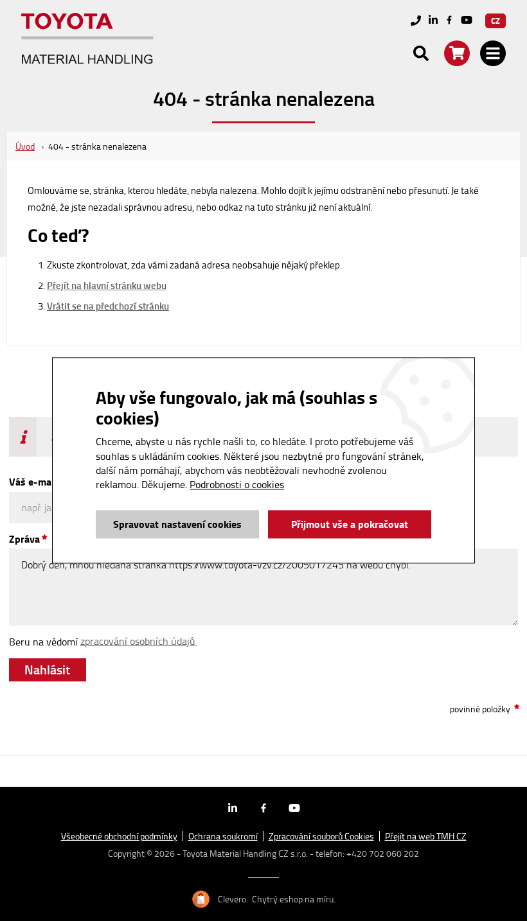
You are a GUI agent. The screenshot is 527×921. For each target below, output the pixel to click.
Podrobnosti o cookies (237, 485)
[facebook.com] (449, 20)
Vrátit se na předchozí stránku (108, 306)
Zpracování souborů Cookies (321, 836)
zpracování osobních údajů (137, 641)
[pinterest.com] (466, 21)
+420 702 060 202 (382, 853)
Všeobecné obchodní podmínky (119, 836)
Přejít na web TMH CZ (426, 836)
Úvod (25, 146)
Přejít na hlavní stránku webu (106, 285)
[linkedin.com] (433, 21)
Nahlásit (47, 669)
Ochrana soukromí (223, 836)
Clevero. (233, 899)
